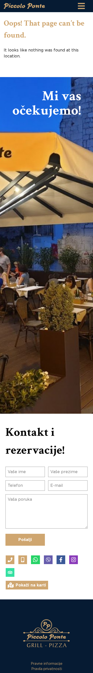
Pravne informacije (46, 664)
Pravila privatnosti (46, 669)
